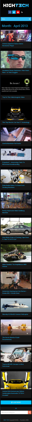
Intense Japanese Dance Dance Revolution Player (12, 45)
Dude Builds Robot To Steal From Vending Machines (13, 186)
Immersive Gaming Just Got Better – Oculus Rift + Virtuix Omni (14, 292)
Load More (17, 402)
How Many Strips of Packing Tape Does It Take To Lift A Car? (15, 238)
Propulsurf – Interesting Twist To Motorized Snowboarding (13, 163)
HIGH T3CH (6, 420)
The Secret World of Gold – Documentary (11, 338)
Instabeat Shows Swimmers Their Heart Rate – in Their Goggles (15, 71)
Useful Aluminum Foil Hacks (11, 143)
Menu (3, 19)
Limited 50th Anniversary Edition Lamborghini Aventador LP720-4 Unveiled (13, 393)
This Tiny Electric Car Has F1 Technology (15, 122)
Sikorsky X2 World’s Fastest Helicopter (15, 314)
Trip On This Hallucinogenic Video (13, 97)
